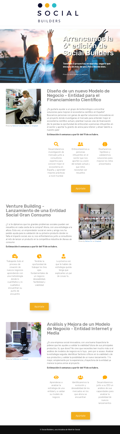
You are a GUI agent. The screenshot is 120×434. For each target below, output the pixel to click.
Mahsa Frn (88, 241)
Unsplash (35, 126)
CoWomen (15, 359)
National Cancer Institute (20, 126)
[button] (80, 188)
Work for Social (74, 430)
